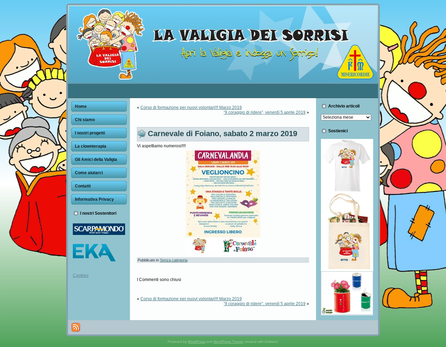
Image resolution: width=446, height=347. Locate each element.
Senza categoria (173, 260)
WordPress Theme (228, 342)
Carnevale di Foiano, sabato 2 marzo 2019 (222, 133)
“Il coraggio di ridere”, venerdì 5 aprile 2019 (265, 112)
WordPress (196, 342)
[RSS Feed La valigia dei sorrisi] (75, 327)
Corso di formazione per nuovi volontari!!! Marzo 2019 (191, 107)
